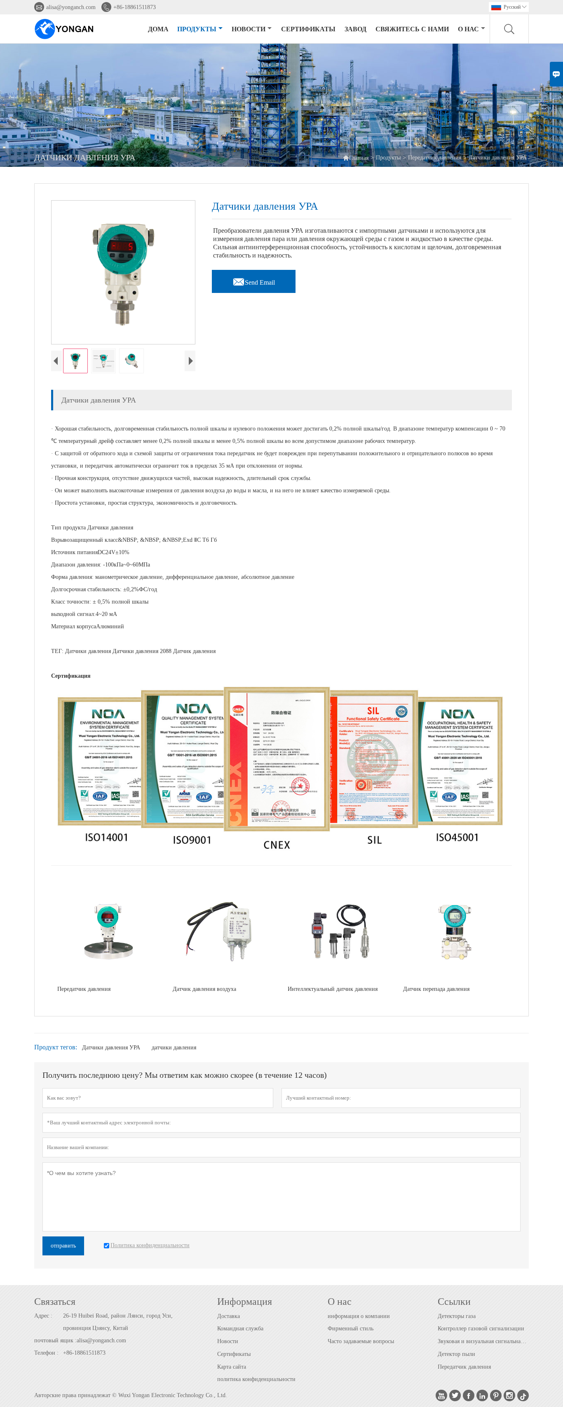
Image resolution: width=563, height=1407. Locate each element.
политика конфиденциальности (256, 1379)
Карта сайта (231, 1367)
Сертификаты (234, 1354)
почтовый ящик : (55, 1340)
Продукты (196, 29)
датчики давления (174, 1047)
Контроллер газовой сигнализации (481, 1328)
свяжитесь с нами (412, 29)
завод (355, 29)
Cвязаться (54, 1301)
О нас (468, 29)
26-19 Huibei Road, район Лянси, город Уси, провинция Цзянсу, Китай (118, 1322)
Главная (355, 157)
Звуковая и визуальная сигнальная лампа (483, 1341)
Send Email (253, 280)
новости (248, 29)
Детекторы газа (457, 1316)
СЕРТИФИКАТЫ (308, 29)
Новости (227, 1341)
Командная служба (240, 1328)
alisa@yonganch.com (71, 7)
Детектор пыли (456, 1354)
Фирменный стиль (350, 1328)
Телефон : (46, 1353)
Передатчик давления (434, 158)
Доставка (228, 1316)
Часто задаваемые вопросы (361, 1341)
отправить (63, 1246)
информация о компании (359, 1316)
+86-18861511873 (134, 7)
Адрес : (43, 1316)
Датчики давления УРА (111, 1047)
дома (158, 29)
